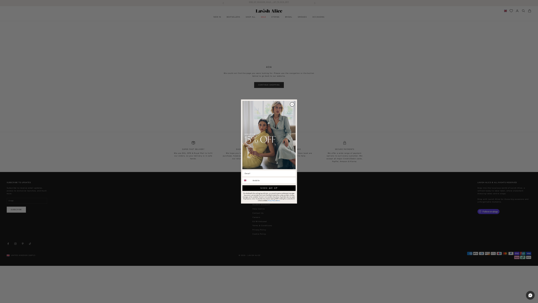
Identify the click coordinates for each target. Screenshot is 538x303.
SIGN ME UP (269, 188)
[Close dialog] (292, 104)
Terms (278, 200)
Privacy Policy (271, 200)
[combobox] (247, 180)
